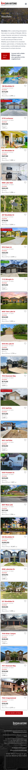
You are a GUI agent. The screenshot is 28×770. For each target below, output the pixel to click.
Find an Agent (5, 56)
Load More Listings (14, 713)
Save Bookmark (25, 86)
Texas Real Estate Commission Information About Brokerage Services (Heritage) (15, 731)
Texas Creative (22, 756)
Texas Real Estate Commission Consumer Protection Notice (15, 735)
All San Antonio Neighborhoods (18, 750)
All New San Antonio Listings (19, 747)
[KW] (20, 728)
